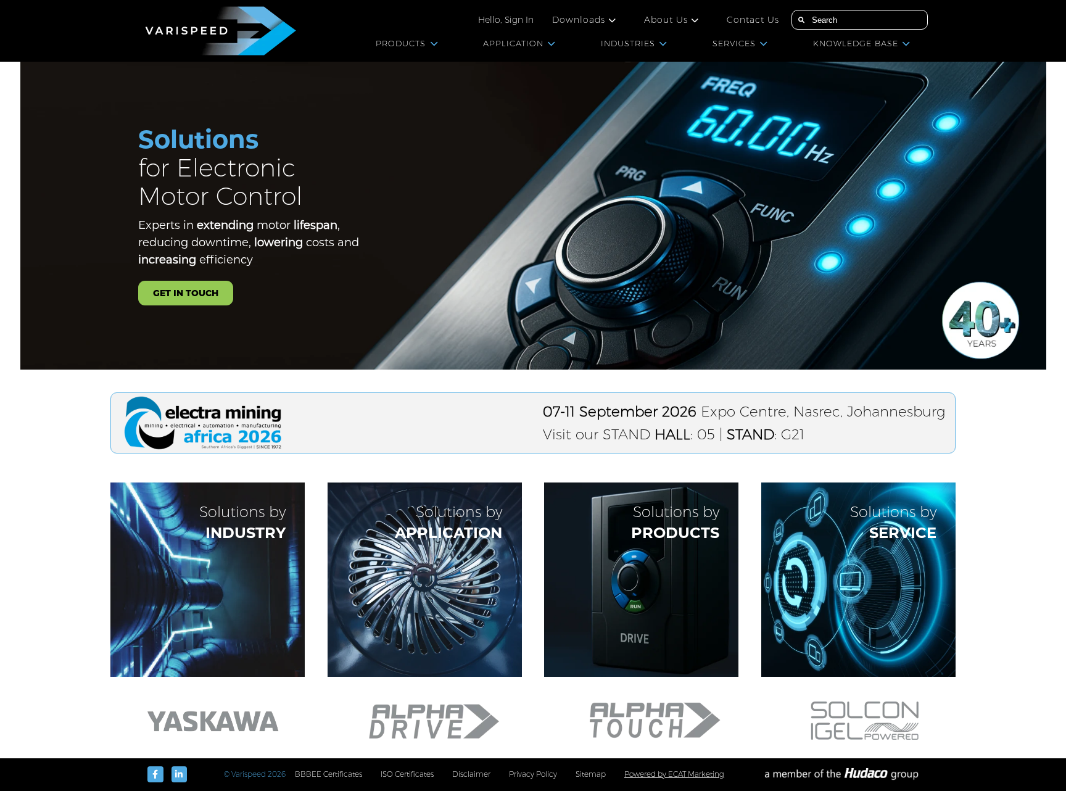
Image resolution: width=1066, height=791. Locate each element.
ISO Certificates (407, 774)
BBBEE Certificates (328, 774)
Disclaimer (471, 774)
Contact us (753, 19)
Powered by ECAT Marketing (674, 774)
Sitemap (591, 774)
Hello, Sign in (506, 19)
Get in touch (185, 293)
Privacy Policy (533, 774)
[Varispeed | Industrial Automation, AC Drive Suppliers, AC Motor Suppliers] (217, 31)
